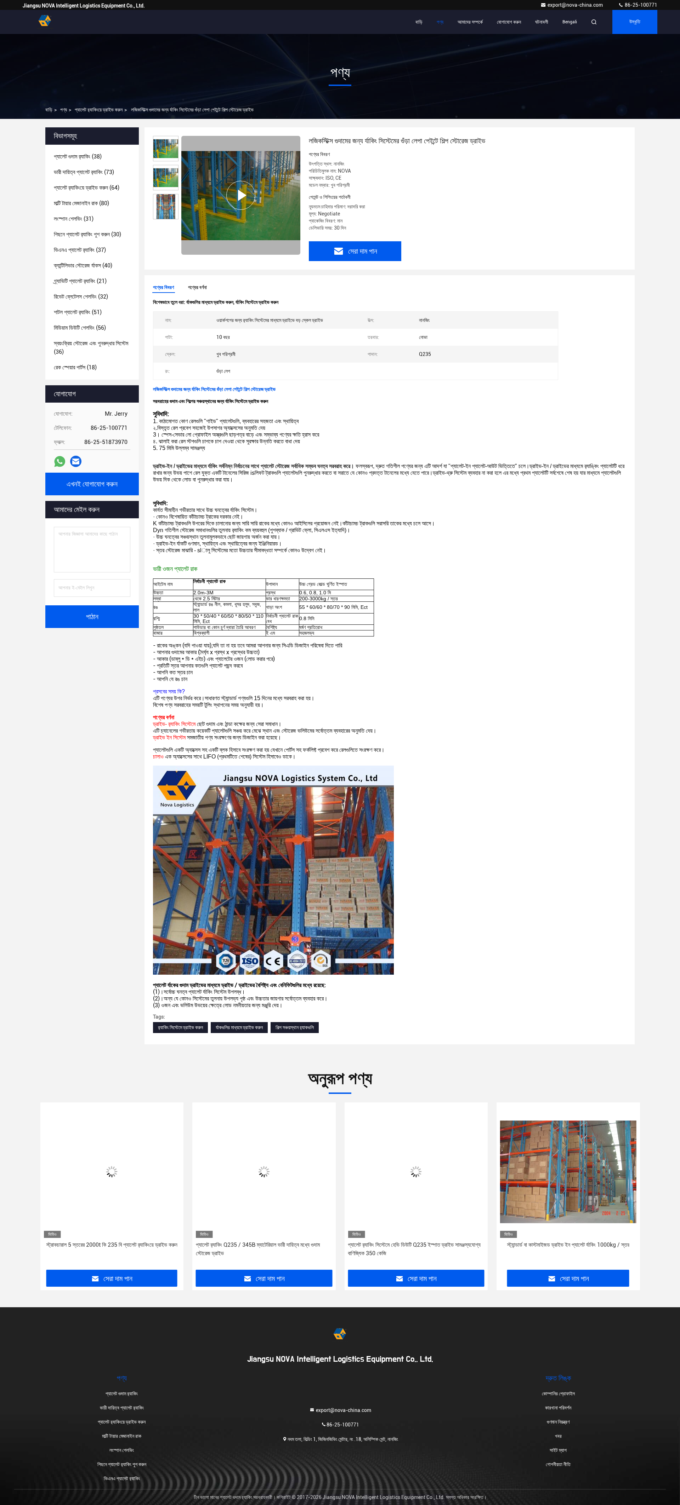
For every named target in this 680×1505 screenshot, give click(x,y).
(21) (80, 281)
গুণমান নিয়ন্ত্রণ (558, 1422)
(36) (91, 347)
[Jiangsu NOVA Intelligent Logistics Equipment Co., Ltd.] (45, 21)
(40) (83, 265)
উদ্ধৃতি (634, 21)
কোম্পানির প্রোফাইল (558, 1393)
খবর (558, 1436)
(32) (81, 296)
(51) (78, 312)
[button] (53, 1188)
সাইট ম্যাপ (558, 1450)
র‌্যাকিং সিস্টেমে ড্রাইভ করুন (180, 1027)
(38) (78, 156)
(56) (80, 327)
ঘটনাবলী (541, 22)
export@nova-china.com (576, 5)
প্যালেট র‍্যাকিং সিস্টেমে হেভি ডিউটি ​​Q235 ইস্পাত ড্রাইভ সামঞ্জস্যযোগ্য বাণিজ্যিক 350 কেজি (414, 1249)
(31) (74, 218)
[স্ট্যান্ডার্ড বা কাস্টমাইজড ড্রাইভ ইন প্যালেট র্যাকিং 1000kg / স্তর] (568, 1172)
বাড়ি (419, 22)
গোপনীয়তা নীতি (558, 1464)
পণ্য (440, 22)
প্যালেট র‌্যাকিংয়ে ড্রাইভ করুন (99, 110)
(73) (84, 172)
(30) (87, 234)
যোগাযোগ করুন (509, 22)
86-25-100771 (640, 5)
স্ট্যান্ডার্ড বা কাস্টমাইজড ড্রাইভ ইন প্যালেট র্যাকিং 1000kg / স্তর (568, 1244)
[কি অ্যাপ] (59, 461)
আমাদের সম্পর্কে (470, 22)
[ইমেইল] (75, 461)
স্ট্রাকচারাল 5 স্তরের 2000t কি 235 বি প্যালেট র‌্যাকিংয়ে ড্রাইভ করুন (111, 1244)
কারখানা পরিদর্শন (558, 1408)
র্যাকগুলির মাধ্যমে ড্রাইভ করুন (239, 1027)
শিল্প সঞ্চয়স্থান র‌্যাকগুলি (295, 1027)
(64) (86, 187)
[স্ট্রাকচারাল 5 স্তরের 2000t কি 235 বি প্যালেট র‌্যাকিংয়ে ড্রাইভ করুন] (112, 1172)
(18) (75, 367)
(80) (81, 203)
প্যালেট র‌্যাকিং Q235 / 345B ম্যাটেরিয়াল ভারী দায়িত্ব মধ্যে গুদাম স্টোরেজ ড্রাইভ (258, 1249)
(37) (80, 250)
